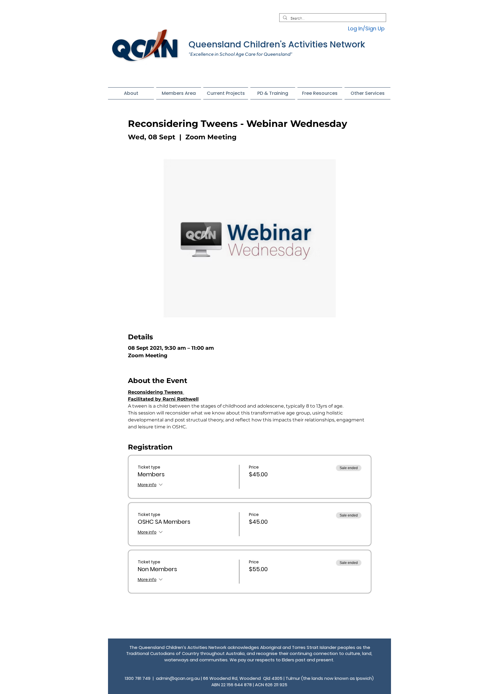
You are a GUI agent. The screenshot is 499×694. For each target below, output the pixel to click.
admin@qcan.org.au (178, 678)
